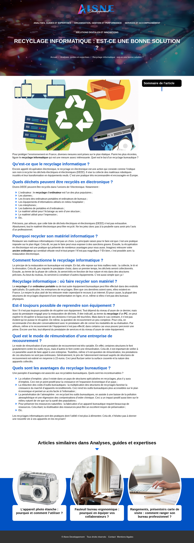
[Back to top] (185, 534)
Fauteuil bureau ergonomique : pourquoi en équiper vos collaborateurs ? (97, 513)
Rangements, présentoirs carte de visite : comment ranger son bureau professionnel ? (154, 513)
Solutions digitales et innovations (97, 32)
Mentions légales (125, 537)
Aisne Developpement (74, 537)
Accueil (53, 57)
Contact (112, 537)
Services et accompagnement (142, 23)
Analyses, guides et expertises (52, 23)
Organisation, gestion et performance (98, 23)
